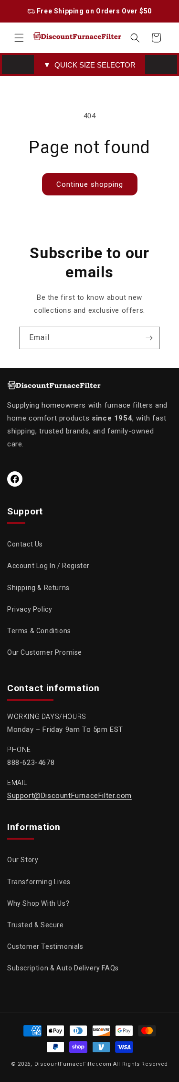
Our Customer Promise (44, 652)
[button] (19, 37)
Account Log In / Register (48, 565)
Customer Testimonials (45, 946)
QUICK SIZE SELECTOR (89, 65)
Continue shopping (89, 184)
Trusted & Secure (35, 925)
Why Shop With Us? (38, 903)
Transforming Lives (39, 882)
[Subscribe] (148, 338)
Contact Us (25, 544)
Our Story (22, 860)
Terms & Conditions (39, 631)
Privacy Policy (29, 609)
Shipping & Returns (38, 588)
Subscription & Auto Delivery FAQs (63, 968)
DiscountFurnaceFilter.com (73, 1064)
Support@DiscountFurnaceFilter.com (69, 795)
